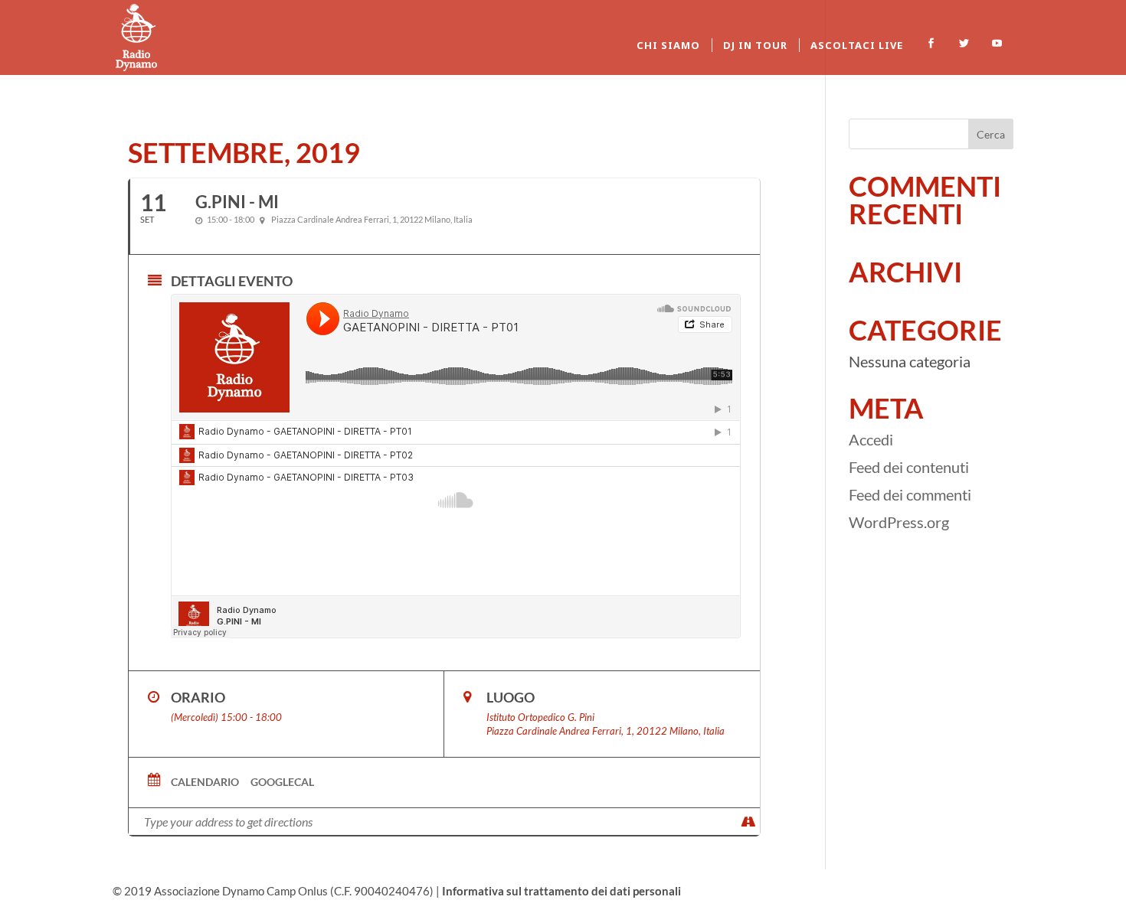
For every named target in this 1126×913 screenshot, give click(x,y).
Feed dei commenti (910, 494)
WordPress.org (899, 522)
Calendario (205, 781)
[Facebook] (931, 43)
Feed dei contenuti (909, 467)
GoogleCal (282, 781)
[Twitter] (964, 43)
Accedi (871, 439)
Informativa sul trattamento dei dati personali (561, 891)
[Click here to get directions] (748, 821)
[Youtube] (996, 43)
